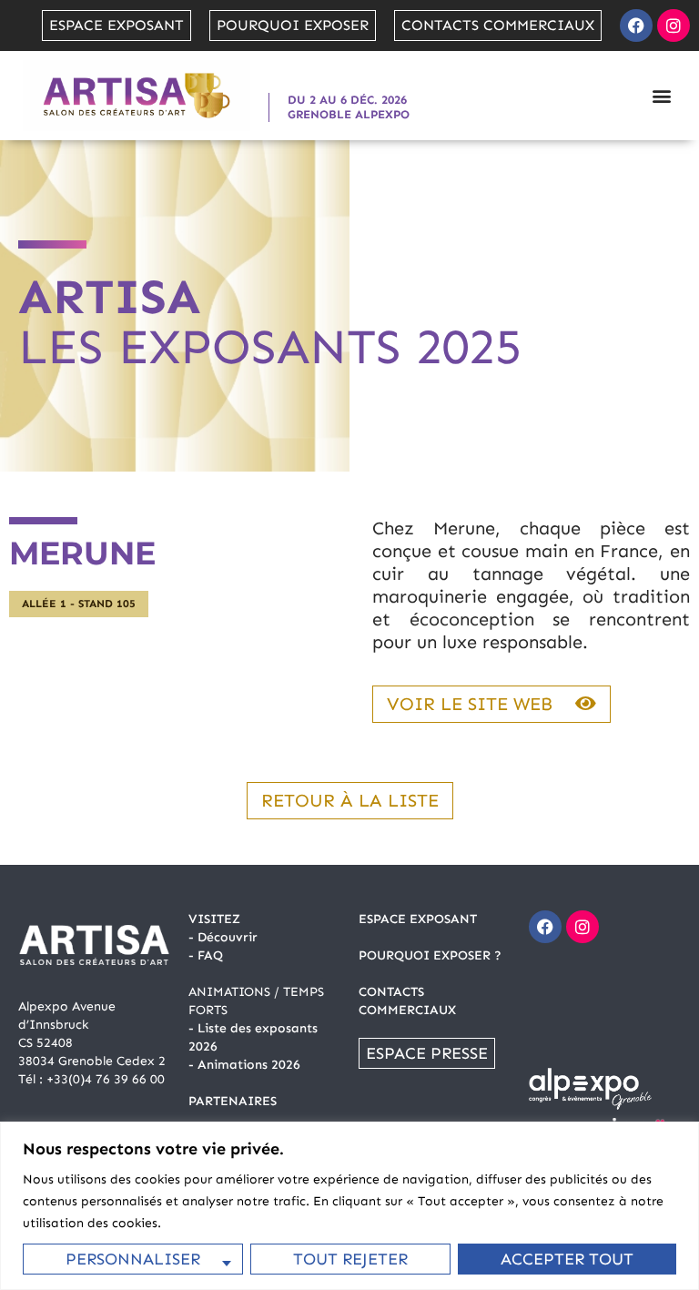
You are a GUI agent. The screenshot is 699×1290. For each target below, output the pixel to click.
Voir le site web (469, 704)
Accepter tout (567, 1259)
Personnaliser (133, 1259)
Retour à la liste (350, 800)
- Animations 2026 (244, 1064)
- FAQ (205, 955)
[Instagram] (673, 25)
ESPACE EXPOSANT (418, 919)
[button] (661, 95)
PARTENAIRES (232, 1101)
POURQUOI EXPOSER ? (430, 955)
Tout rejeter (350, 1259)
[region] (349, 1206)
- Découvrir (223, 937)
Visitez (214, 919)
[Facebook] (636, 25)
